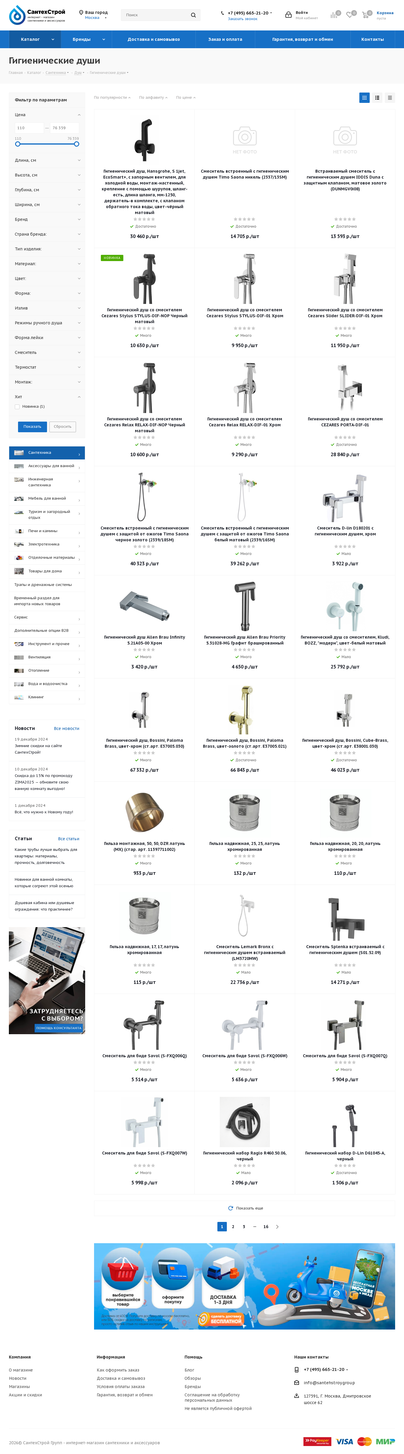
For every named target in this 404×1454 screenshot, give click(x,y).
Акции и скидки (25, 1395)
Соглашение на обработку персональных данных (212, 1397)
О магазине (21, 1370)
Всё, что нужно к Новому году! (44, 812)
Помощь (194, 1357)
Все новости (66, 728)
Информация (111, 1357)
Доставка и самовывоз (121, 1378)
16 (266, 1226)
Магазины (19, 1386)
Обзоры (193, 1378)
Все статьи (68, 838)
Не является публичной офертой (218, 1408)
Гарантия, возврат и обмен (125, 1395)
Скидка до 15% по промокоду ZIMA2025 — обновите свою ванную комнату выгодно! (43, 782)
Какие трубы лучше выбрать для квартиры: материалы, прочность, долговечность (46, 856)
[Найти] (193, 15)
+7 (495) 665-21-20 (248, 13)
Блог (189, 1370)
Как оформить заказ (118, 1370)
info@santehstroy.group (329, 1383)
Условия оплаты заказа (121, 1386)
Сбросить (63, 426)
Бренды (193, 1386)
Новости (17, 1378)
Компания (20, 1357)
